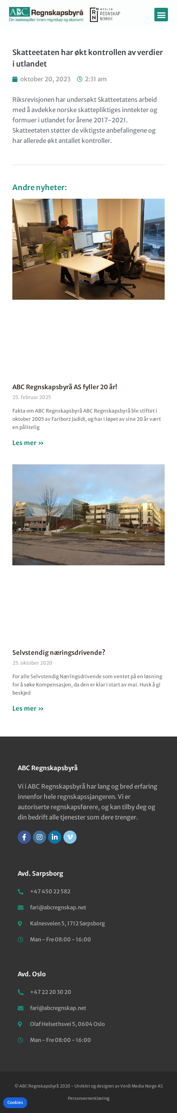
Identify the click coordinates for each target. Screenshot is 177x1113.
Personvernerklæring (88, 1098)
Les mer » (28, 443)
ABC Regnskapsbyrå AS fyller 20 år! (64, 387)
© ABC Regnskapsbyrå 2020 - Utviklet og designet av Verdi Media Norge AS (88, 1086)
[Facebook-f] (24, 837)
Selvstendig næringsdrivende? (58, 652)
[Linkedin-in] (54, 837)
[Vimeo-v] (70, 837)
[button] (161, 14)
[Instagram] (39, 837)
